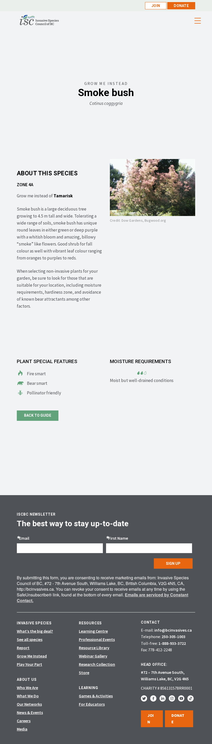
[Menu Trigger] (197, 21)
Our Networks (29, 704)
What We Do (28, 695)
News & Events (30, 712)
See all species (29, 639)
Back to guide (37, 415)
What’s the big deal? (35, 631)
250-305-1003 (173, 636)
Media (22, 729)
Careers (24, 720)
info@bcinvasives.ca (173, 630)
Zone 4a (25, 184)
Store (84, 672)
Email (24, 538)
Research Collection (97, 664)
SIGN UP (173, 563)
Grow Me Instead (32, 656)
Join (156, 6)
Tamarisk (63, 196)
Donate (181, 6)
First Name (118, 538)
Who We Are (27, 687)
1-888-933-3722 (172, 643)
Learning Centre (93, 631)
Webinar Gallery (93, 656)
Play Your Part (29, 664)
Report (23, 647)
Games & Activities (96, 695)
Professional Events (97, 639)
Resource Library (94, 647)
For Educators (92, 704)
